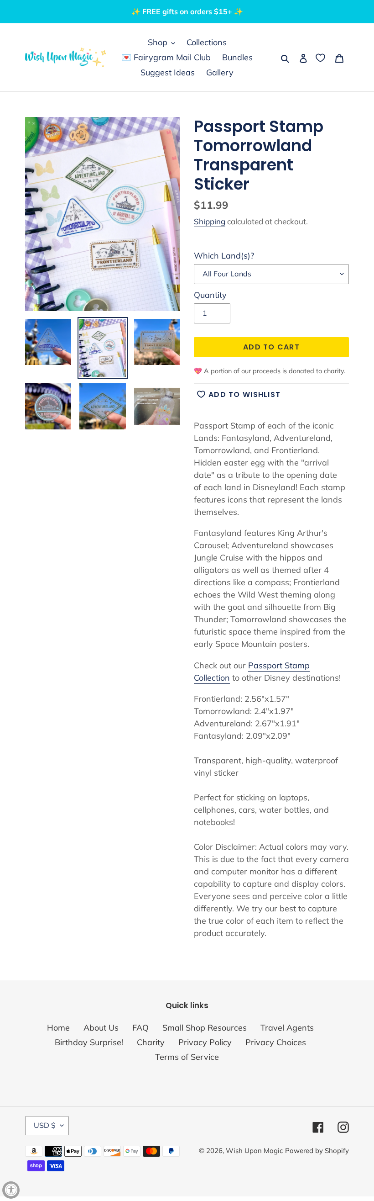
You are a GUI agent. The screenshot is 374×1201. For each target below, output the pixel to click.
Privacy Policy (205, 1042)
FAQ (140, 1027)
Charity (151, 1042)
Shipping (209, 221)
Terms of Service (187, 1057)
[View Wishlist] (321, 57)
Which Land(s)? (224, 255)
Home (58, 1027)
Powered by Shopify (317, 1150)
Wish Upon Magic (254, 1150)
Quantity (210, 295)
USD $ (45, 1125)
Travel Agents (287, 1027)
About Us (101, 1027)
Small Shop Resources (204, 1027)
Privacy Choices (275, 1042)
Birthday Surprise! (89, 1042)
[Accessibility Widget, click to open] (11, 1190)
